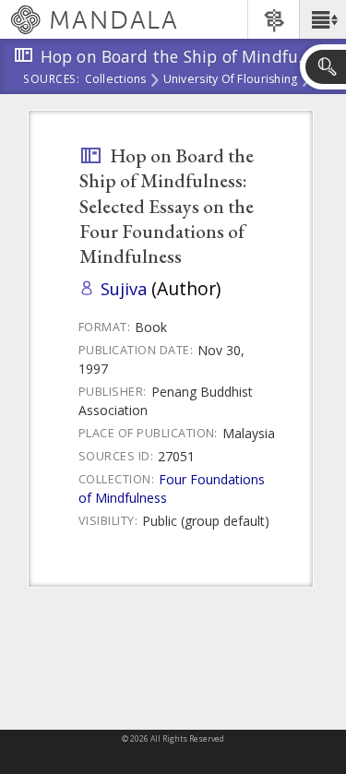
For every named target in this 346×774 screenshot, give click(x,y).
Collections (116, 80)
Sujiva (124, 288)
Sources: (51, 80)
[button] (322, 19)
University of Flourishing (230, 80)
